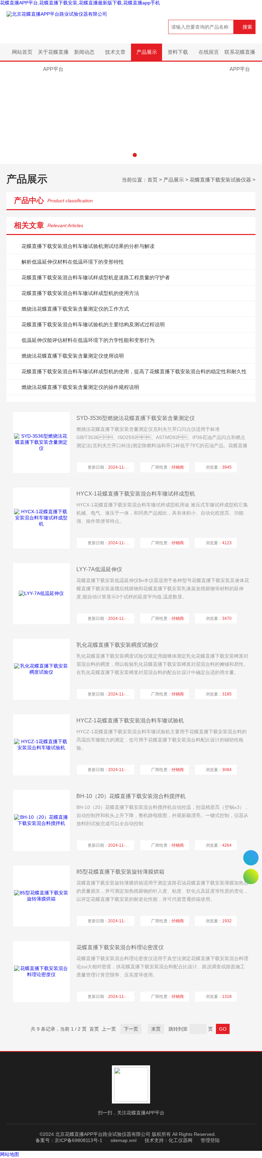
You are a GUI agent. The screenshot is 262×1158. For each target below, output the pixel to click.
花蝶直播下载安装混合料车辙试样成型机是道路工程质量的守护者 (95, 277)
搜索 (247, 27)
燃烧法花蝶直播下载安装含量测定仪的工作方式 (75, 309)
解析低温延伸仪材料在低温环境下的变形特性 (72, 262)
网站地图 (9, 1154)
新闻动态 (84, 52)
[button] (127, 155)
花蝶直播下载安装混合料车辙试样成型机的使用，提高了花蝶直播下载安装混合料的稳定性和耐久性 (134, 371)
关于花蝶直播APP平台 (53, 55)
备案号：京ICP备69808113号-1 (68, 1140)
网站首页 (22, 52)
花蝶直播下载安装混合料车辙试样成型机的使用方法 (80, 293)
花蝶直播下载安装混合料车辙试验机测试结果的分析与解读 (88, 246)
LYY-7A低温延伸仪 (99, 569)
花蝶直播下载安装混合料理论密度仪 (120, 947)
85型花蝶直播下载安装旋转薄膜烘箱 (120, 872)
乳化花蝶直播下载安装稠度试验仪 (117, 645)
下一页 (131, 1029)
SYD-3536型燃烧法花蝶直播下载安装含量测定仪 (135, 418)
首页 (152, 180)
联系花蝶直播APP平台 (239, 55)
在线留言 (209, 52)
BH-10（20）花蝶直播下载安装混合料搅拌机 (131, 796)
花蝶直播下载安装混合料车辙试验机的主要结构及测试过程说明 (93, 324)
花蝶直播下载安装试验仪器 (220, 180)
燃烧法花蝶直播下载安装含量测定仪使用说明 (72, 356)
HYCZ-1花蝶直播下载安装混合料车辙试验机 (130, 720)
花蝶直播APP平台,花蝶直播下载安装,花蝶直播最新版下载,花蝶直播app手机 (80, 2)
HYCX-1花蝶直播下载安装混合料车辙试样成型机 (135, 494)
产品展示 (146, 52)
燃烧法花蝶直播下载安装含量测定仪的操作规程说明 (80, 387)
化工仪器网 (180, 1140)
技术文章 (115, 52)
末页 (156, 1029)
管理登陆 (210, 1140)
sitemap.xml (123, 1140)
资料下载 (178, 52)
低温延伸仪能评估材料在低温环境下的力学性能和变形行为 (88, 340)
